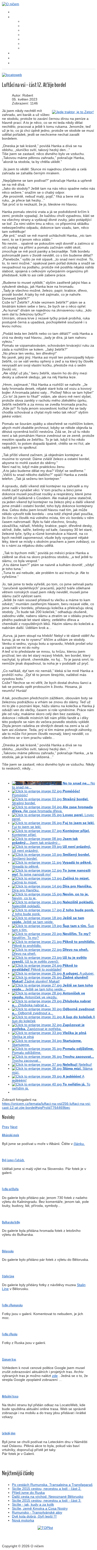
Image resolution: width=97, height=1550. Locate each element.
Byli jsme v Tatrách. (13, 1160)
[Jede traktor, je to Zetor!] (73, 112)
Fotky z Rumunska (12, 1305)
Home (15, 11)
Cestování (27, 26)
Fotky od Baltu (10, 1189)
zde (55, 1376)
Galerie (16, 53)
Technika (26, 48)
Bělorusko (8, 1251)
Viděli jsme (27, 30)
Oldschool (17, 62)
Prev (5, 1127)
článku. (79, 1144)
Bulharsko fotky (11, 1222)
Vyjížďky (26, 44)
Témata (17, 16)
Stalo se (26, 35)
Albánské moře (10, 1135)
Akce (24, 39)
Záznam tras (9, 1359)
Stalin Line (8, 1276)
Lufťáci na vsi (28, 21)
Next (13, 1127)
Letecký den (8, 1433)
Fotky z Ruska (9, 1334)
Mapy (15, 57)
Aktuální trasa (10, 1396)
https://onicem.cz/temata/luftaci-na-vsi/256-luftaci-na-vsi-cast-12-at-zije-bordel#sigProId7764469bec (46, 1106)
